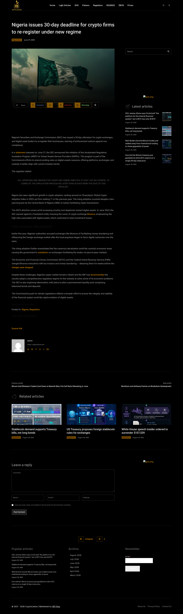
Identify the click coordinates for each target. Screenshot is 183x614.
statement (20, 152)
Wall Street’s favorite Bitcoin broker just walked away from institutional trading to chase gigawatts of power (141, 143)
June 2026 (74, 563)
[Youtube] (48, 349)
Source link (17, 328)
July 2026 (74, 559)
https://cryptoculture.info (35, 344)
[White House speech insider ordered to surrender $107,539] (146, 414)
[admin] (18, 345)
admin (30, 340)
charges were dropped (22, 267)
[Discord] (32, 349)
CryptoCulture (31, 606)
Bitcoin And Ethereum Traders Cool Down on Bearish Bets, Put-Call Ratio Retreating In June (50, 386)
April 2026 (74, 571)
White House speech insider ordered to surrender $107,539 (145, 431)
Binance (91, 214)
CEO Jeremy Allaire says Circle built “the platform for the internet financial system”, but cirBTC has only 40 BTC (142, 116)
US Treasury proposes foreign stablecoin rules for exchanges (91, 431)
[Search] (168, 52)
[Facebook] (36, 349)
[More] (95, 105)
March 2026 (75, 575)
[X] (169, 5)
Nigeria (25, 309)
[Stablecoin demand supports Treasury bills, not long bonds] (166, 131)
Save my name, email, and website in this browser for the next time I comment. (43, 505)
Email (128, 556)
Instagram (89, 539)
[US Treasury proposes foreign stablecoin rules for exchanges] (91, 414)
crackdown (43, 252)
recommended (97, 274)
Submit (132, 568)
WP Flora (56, 606)
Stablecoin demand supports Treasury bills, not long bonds (141, 130)
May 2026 (74, 567)
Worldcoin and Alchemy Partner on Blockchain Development (146, 386)
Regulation (16, 40)
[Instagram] (163, 5)
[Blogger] (28, 349)
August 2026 (75, 555)
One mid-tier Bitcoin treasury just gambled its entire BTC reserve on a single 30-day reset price (140, 158)
